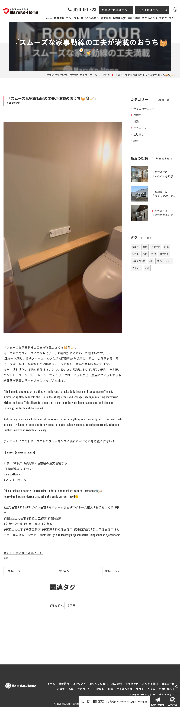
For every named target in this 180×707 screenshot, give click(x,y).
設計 (147, 268)
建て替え (164, 253)
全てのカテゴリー (144, 108)
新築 (6, 557)
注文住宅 (155, 246)
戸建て (137, 115)
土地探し (138, 134)
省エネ (135, 253)
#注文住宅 (57, 605)
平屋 (153, 253)
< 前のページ (13, 571)
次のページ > (112, 571)
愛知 (145, 246)
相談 (136, 141)
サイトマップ (167, 694)
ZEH (151, 261)
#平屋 (71, 605)
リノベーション (164, 261)
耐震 (166, 246)
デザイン (136, 268)
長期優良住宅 (138, 261)
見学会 (135, 246)
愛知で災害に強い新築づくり (23, 553)
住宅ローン (140, 128)
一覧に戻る (63, 571)
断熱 (145, 253)
